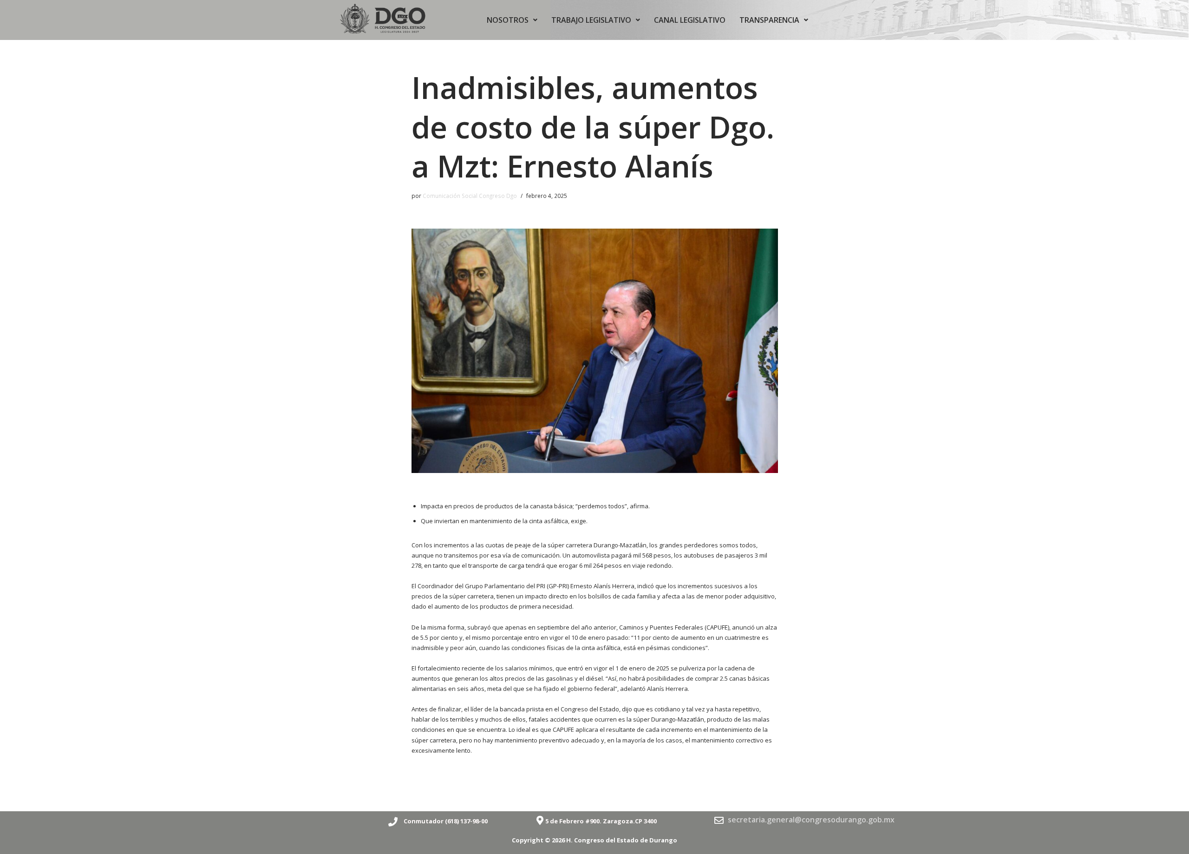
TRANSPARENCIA (769, 20)
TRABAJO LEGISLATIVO (591, 20)
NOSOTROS (508, 20)
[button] (512, 20)
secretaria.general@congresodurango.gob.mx (811, 820)
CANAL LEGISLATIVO (689, 20)
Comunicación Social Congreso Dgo (470, 195)
